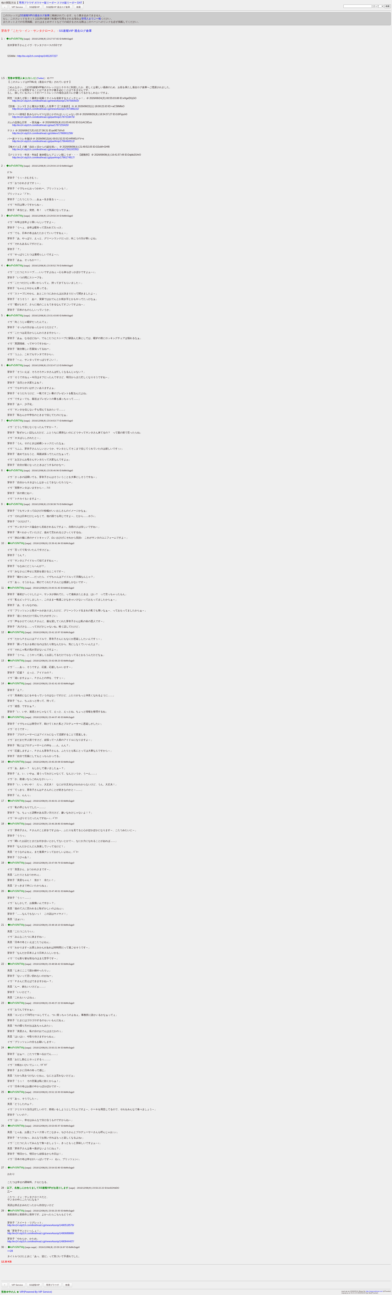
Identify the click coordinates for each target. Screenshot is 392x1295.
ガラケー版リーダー (45, 2)
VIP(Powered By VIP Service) (36, 1292)
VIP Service (17, 7)
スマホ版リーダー (67, 2)
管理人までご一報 (91, 18)
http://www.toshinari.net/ (374, 1291)
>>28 (10, 1251)
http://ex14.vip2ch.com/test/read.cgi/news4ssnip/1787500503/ (45, 100)
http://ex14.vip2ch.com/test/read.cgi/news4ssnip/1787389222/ (45, 109)
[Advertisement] (63, 67)
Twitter (40, 78)
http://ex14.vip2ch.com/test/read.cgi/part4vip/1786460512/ (43, 141)
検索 (78, 7)
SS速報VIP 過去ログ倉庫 (58, 7)
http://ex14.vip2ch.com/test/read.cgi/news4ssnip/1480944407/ (40, 1241)
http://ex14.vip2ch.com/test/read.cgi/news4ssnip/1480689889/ (40, 1233)
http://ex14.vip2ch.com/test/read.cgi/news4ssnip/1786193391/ (45, 149)
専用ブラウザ (26, 2)
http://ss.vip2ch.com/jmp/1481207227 (37, 56)
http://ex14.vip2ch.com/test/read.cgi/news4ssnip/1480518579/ (40, 1225)
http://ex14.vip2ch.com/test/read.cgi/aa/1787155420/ (40, 125)
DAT (79, 2)
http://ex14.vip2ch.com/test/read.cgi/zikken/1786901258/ (42, 133)
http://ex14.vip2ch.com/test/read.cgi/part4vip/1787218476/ (43, 117)
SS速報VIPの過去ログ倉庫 (34, 15)
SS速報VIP (34, 7)
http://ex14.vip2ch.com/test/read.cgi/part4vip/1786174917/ (43, 157)
